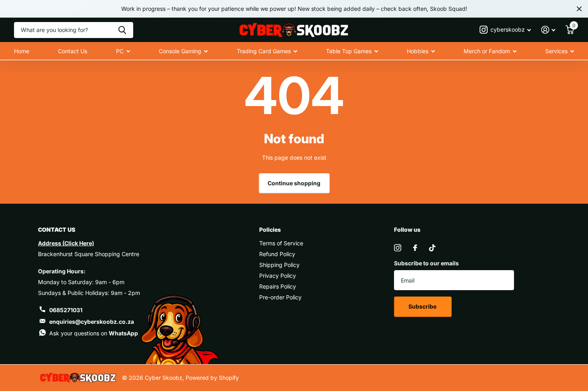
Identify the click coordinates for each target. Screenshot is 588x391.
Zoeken (122, 30)
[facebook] (415, 248)
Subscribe (423, 306)
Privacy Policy (277, 275)
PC (120, 51)
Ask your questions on (93, 333)
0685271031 (65, 310)
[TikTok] (432, 247)
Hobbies (417, 51)
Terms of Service (281, 243)
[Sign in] (548, 30)
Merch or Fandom (487, 51)
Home (21, 51)
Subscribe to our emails (426, 263)
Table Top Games (349, 51)
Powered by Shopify (212, 377)
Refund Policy (277, 254)
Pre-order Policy (280, 297)
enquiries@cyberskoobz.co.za (91, 321)
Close (579, 9)
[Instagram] (397, 247)
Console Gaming (180, 51)
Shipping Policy (279, 264)
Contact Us (72, 51)
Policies (270, 229)
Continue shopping (294, 183)
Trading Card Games (264, 51)
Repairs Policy (277, 286)
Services (556, 51)
